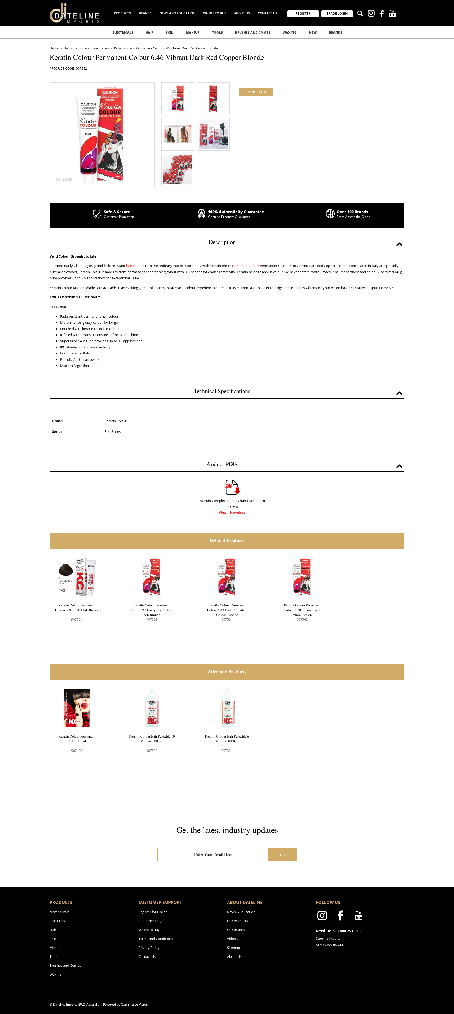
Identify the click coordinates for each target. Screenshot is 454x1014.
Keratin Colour (247, 265)
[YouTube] (392, 14)
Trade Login (256, 92)
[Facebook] (381, 14)
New (313, 32)
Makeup (193, 32)
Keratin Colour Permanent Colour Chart (76, 738)
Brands (335, 32)
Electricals (122, 32)
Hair (149, 32)
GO (283, 854)
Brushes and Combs (252, 32)
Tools (217, 32)
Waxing (290, 32)
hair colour (134, 265)
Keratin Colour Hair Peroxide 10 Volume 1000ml (152, 738)
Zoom (67, 179)
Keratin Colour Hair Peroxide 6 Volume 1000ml (227, 738)
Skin (169, 32)
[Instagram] (371, 14)
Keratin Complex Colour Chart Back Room (232, 503)
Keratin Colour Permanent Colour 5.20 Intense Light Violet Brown (302, 610)
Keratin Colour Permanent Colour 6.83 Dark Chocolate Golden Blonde (227, 610)
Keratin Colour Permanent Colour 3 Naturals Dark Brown (76, 607)
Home (54, 48)
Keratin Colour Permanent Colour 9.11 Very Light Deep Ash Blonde (152, 610)
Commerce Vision (134, 1004)
